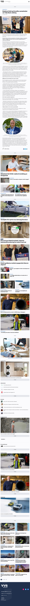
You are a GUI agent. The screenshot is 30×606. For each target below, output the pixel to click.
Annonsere (2, 598)
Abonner (2, 599)
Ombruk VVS (4, 9)
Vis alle (15, 379)
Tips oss (2, 597)
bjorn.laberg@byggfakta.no (8, 593)
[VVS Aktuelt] (2, 1)
